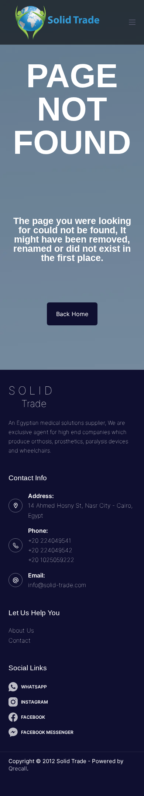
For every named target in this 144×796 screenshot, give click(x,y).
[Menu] (132, 22)
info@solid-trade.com (57, 585)
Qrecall (17, 768)
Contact (19, 640)
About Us (21, 630)
